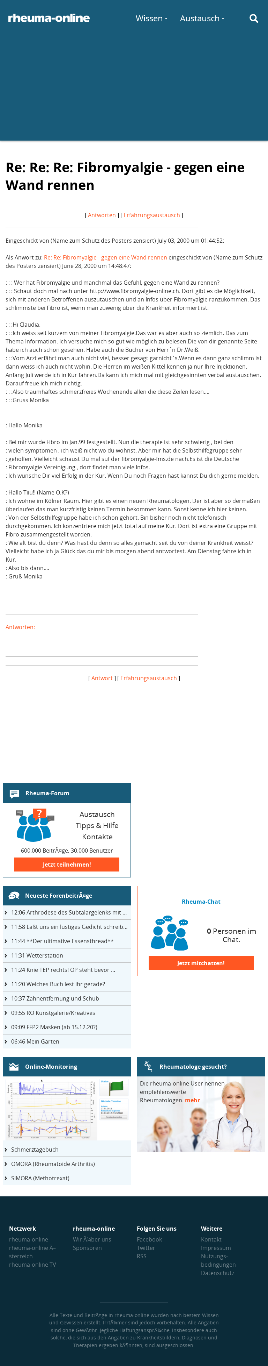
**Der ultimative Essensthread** (62, 941)
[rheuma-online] (49, 22)
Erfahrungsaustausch (152, 215)
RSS (142, 1256)
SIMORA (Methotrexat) (40, 1178)
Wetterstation (37, 955)
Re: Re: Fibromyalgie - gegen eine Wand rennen (105, 257)
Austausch (200, 18)
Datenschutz (217, 1273)
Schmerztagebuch (35, 1149)
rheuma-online (28, 1239)
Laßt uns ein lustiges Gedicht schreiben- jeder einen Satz (71, 927)
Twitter (146, 1248)
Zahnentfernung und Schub (55, 998)
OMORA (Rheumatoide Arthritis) (53, 1164)
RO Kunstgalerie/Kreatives (53, 1013)
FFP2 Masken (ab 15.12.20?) (54, 1027)
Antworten (102, 215)
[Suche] (254, 18)
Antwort (102, 678)
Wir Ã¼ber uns (92, 1239)
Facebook (149, 1239)
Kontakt (211, 1239)
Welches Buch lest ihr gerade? (58, 984)
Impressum (216, 1248)
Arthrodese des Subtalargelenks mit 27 (70, 912)
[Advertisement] (134, 92)
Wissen (149, 18)
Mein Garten (35, 1041)
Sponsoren (87, 1248)
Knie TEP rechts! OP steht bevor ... (63, 970)
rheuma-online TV (32, 1264)
